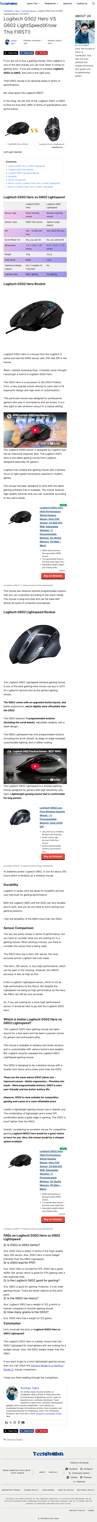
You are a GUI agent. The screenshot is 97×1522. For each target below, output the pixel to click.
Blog (17, 11)
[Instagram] (14, 1422)
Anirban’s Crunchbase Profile (49, 1413)
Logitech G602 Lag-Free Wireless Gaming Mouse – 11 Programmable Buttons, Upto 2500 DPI (52, 817)
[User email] (23, 1422)
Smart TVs (32, 3)
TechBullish (8, 11)
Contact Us (82, 3)
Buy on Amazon (53, 575)
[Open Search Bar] (93, 3)
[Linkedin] (6, 1422)
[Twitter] (10, 1422)
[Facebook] (18, 1422)
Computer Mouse (28, 11)
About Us (67, 3)
